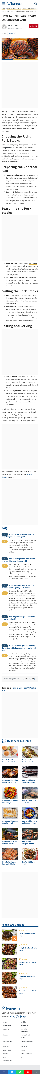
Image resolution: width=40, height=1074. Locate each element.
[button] (36, 1072)
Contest (23, 1050)
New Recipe (25, 1025)
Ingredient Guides (27, 1041)
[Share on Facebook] (4, 1072)
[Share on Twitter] (12, 1072)
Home (3, 9)
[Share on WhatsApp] (20, 1072)
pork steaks (9, 148)
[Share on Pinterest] (33, 26)
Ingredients (7, 1025)
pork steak (33, 263)
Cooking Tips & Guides (14, 9)
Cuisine (5, 1035)
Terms (22, 1057)
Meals (5, 1022)
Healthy (23, 1022)
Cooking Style (7, 1041)
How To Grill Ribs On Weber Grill (19, 689)
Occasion (6, 1029)
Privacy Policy (7, 1061)
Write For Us (7, 1050)
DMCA (5, 1057)
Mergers (5, 1053)
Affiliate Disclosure (26, 1053)
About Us (6, 1046)
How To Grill (5, 11)
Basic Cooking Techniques (30, 9)
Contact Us (24, 1046)
